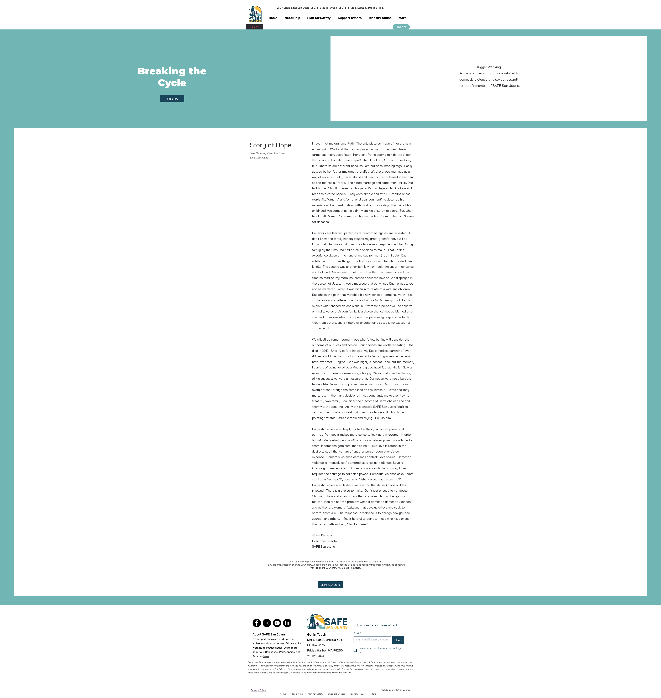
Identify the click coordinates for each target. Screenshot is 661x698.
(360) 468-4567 (375, 7)
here (266, 656)
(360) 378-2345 (319, 7)
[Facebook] (257, 623)
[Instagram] (267, 623)
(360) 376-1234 (347, 7)
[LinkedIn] (287, 623)
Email (357, 633)
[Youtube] (277, 623)
